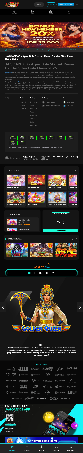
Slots (32, 13)
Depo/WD (41, 450)
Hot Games (14, 13)
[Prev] (71, 170)
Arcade (32, 118)
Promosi (23, 102)
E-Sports (33, 125)
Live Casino (50, 13)
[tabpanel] (41, 35)
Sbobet (20, 82)
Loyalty (22, 105)
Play (47, 267)
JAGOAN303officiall (52, 106)
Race (69, 13)
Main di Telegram (67, 4)
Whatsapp (70, 102)
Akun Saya (70, 450)
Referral (23, 108)
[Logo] (12, 5)
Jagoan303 (8, 72)
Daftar (51, 4)
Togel (32, 112)
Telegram (70, 106)
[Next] (75, 170)
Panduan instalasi (10, 422)
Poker (32, 122)
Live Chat (56, 450)
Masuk (39, 4)
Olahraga (33, 115)
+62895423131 (50, 102)
